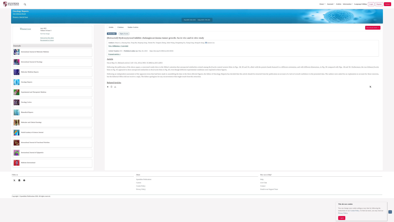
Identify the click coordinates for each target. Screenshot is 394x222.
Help (261, 179)
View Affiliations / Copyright (118, 46)
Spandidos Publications (143, 179)
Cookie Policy (354, 211)
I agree (342, 218)
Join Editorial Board (19, 14)
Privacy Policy (343, 213)
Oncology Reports (21, 11)
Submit (387, 4)
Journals (330, 4)
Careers (138, 183)
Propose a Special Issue (20, 17)
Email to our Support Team (269, 189)
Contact (262, 186)
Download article (372, 27)
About (321, 4)
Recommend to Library (47, 40)
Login (371, 4)
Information (347, 4)
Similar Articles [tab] (133, 27)
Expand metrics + (114, 54)
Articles (338, 4)
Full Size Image (45, 34)
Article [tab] (111, 27)
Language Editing (360, 4)
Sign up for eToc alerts (47, 38)
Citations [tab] (120, 27)
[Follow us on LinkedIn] (19, 180)
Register (379, 4)
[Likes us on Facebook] (24, 180)
